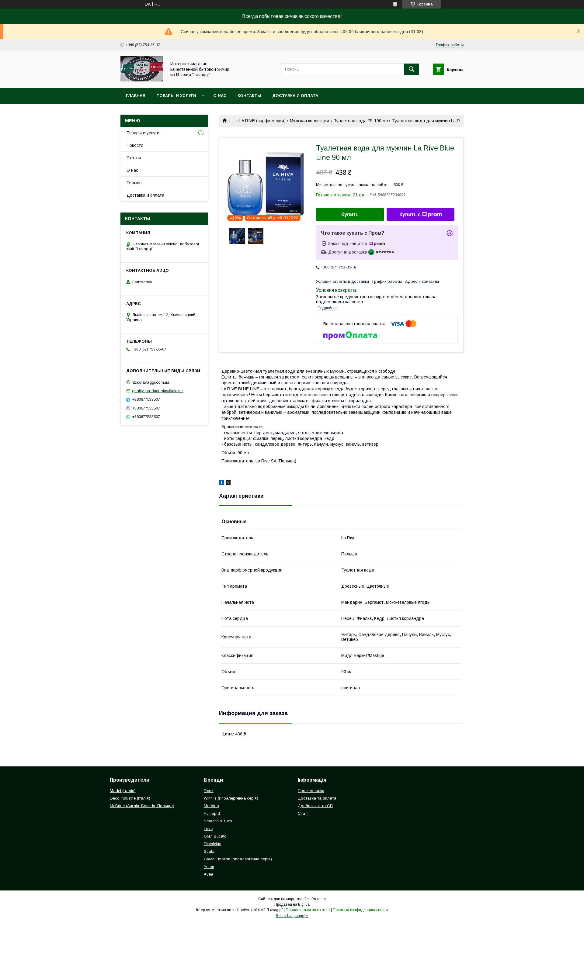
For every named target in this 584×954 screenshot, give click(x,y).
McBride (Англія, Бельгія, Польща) (142, 806)
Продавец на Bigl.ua (292, 904)
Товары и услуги (176, 95)
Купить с (410, 214)
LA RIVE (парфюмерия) (262, 120)
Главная (135, 95)
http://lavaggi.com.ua (150, 382)
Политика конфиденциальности (360, 910)
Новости (135, 145)
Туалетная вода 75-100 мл (361, 120)
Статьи (134, 157)
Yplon (209, 866)
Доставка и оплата (295, 95)
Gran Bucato (215, 836)
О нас (220, 95)
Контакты (249, 95)
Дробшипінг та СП (315, 806)
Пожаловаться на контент (308, 910)
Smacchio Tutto (218, 821)
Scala (209, 851)
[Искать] (411, 69)
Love (208, 828)
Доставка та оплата (317, 798)
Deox (209, 790)
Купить (350, 214)
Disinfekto (212, 844)
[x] (228, 483)
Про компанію (311, 790)
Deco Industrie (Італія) (130, 798)
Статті (304, 813)
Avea (208, 874)
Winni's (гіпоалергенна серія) (231, 798)
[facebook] (221, 483)
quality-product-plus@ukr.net (157, 391)
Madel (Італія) (123, 790)
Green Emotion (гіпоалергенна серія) (238, 859)
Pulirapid (212, 813)
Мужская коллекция (309, 120)
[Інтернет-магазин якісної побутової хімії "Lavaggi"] (141, 80)
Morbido (211, 806)
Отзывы (134, 182)
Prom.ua (318, 899)
